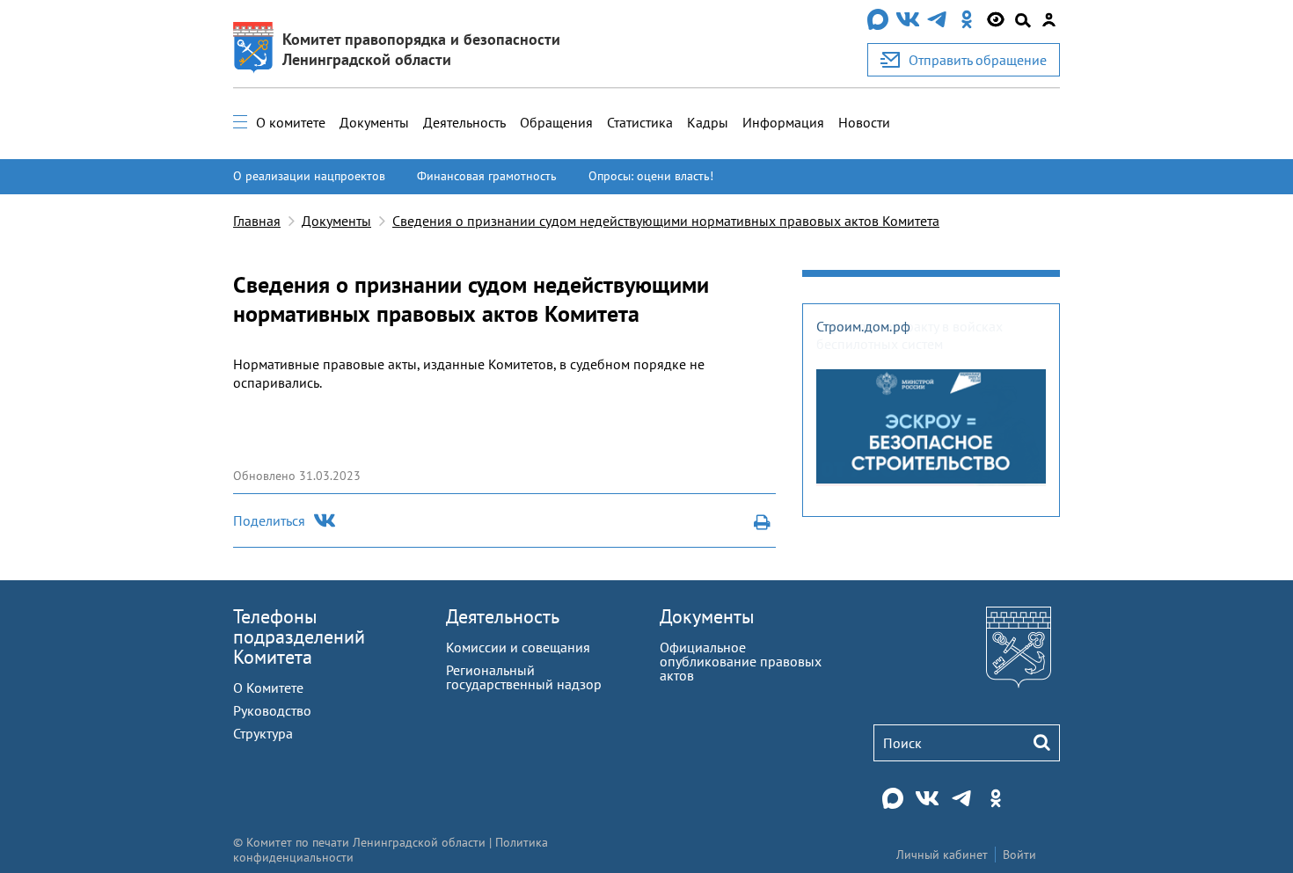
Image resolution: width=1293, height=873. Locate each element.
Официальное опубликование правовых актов (741, 661)
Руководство (272, 710)
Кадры (707, 122)
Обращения (556, 122)
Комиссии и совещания (518, 647)
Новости (864, 122)
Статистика (640, 122)
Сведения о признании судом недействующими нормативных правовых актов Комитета (665, 220)
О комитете (290, 122)
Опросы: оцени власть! (650, 176)
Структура (263, 733)
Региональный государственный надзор (524, 677)
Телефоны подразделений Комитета (299, 636)
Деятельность (464, 122)
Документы (374, 122)
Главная (257, 220)
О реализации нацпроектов (309, 176)
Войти (1019, 854)
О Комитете (268, 687)
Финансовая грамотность (487, 176)
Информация (783, 122)
